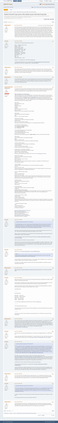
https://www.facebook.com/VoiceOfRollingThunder (31, 251)
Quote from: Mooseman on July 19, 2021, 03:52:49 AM (24, 385)
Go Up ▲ (53, 421)
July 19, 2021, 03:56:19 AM (18, 383)
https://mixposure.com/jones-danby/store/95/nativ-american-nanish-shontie (28, 269)
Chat (34, 7)
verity (7, 41)
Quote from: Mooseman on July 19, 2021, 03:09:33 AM (24, 343)
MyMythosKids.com (34, 97)
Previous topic (46, 19)
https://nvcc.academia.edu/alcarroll (20, 211)
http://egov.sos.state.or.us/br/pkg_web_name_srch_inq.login (40, 337)
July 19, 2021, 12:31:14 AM (18, 67)
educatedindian (9, 87)
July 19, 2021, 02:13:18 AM (18, 267)
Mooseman (8, 25)
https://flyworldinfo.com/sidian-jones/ (21, 326)
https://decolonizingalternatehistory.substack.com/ (22, 210)
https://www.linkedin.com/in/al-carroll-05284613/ (22, 215)
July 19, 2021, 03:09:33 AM (18, 318)
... (13, 22)
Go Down (5, 22)
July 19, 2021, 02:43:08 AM (18, 277)
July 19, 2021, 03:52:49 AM (18, 373)
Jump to (39, 415)
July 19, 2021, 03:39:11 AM (18, 341)
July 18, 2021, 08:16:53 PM (18, 25)
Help (45, 421)
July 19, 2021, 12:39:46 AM (18, 77)
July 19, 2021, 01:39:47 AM (18, 86)
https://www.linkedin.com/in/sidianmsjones (22, 94)
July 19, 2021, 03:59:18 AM (18, 401)
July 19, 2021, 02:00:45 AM (18, 249)
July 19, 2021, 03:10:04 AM (18, 331)
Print (53, 22)
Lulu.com (26, 168)
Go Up (5, 410)
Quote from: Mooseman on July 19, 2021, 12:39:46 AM (24, 221)
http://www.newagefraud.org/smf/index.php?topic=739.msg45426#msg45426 (28, 356)
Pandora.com (40, 153)
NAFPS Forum (8, 4)
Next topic (52, 19)
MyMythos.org (27, 97)
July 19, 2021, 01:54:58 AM (18, 219)
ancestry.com (32, 59)
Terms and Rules (49, 421)
